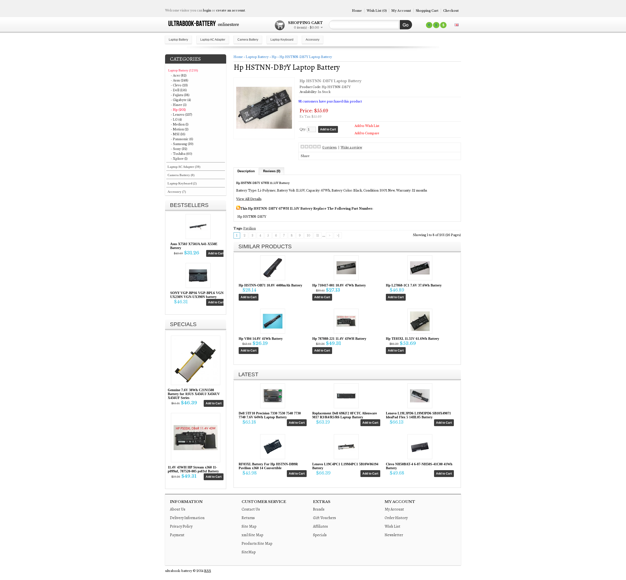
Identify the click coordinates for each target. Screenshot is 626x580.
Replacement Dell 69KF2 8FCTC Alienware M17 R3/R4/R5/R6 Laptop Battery (344, 415)
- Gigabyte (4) (181, 100)
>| (337, 235)
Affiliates (320, 526)
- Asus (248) (179, 80)
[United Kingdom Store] (456, 24)
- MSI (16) (178, 134)
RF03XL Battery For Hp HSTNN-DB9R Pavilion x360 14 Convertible (268, 466)
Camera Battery (247, 39)
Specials (320, 535)
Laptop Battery (178, 39)
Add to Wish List (367, 126)
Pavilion (249, 228)
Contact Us (251, 509)
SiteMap (249, 552)
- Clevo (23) (179, 85)
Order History (396, 518)
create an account (230, 10)
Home (357, 10)
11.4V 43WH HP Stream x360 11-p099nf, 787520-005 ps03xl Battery (193, 469)
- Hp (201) (178, 110)
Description (246, 171)
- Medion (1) (180, 124)
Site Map (249, 526)
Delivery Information (187, 518)
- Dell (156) (179, 90)
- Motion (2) (180, 129)
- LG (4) (176, 119)
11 (317, 235)
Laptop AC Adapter (212, 39)
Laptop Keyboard (281, 39)
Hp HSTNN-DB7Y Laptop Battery (305, 57)
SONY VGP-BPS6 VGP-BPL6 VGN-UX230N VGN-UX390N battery (197, 295)
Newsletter (394, 535)
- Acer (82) (179, 75)
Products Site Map (257, 543)
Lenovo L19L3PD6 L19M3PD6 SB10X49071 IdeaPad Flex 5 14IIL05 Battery (418, 415)
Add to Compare (367, 133)
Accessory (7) (177, 191)
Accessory (312, 39)
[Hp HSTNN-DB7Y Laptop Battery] (264, 134)
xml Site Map (252, 535)
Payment (177, 535)
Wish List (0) (377, 10)
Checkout (451, 10)
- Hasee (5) (179, 105)
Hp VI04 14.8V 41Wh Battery (261, 339)
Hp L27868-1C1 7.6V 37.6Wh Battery (414, 285)
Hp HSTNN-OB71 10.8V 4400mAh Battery (270, 285)
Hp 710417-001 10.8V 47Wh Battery (339, 285)
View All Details (248, 199)
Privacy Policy (181, 526)
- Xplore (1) (179, 158)
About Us (177, 509)
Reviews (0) (271, 171)
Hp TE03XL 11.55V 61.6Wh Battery (412, 339)
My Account (401, 10)
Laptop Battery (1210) (183, 70)
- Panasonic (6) (182, 139)
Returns (248, 518)
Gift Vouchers (324, 518)
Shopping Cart (427, 10)
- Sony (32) (179, 149)
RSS (207, 571)
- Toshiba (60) (181, 154)
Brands (318, 509)
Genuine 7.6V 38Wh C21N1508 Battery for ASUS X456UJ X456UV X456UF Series (194, 394)
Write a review (351, 147)
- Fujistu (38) (180, 95)
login (207, 10)
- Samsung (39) (182, 144)
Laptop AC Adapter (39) (184, 167)
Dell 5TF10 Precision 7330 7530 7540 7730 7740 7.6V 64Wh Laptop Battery (270, 415)
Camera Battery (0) (181, 175)
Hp (274, 57)
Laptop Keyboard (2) (182, 183)
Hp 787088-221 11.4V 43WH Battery (339, 339)
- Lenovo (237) (181, 114)
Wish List (392, 526)
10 (308, 235)
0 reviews (329, 147)
